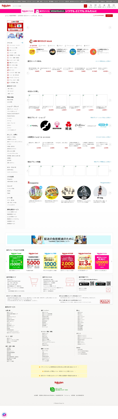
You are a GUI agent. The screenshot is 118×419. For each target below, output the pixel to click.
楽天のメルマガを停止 (19, 296)
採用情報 (73, 415)
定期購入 (9, 158)
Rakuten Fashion (11, 116)
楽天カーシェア (45, 339)
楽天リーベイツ (10, 346)
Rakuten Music (45, 376)
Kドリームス (45, 346)
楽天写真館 (80, 346)
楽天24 (67, 1)
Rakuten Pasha (81, 359)
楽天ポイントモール (82, 356)
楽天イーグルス (45, 379)
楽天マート (9, 343)
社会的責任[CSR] (59, 415)
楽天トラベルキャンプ (47, 335)
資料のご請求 (55, 287)
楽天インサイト (81, 362)
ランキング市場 (10, 188)
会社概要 (36, 415)
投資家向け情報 (42, 415)
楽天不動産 (80, 348)
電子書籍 (51, 1)
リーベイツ (61, 1)
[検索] (85, 6)
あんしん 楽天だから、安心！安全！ (105, 307)
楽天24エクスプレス (74, 1)
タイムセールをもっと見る (103, 161)
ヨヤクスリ (80, 335)
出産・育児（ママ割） (12, 202)
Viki (43, 371)
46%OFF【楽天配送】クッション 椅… (68, 151)
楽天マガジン (45, 373)
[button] (95, 6)
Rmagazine (9, 179)
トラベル (29, 1)
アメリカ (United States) (83, 370)
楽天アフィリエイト (46, 360)
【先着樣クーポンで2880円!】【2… (95, 151)
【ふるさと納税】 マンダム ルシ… (42, 151)
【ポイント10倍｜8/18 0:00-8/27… (50, 151)
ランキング (10, 1)
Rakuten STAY (45, 336)
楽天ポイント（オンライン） (49, 295)
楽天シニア (80, 338)
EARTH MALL (10, 169)
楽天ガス (80, 333)
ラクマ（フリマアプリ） (12, 172)
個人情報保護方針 (80, 415)
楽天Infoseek (45, 357)
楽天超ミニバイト (81, 363)
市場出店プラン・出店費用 (49, 288)
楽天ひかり (44, 354)
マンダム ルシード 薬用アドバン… (86, 151)
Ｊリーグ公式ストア (11, 130)
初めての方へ (10, 285)
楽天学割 (9, 160)
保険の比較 (9, 379)
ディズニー (9, 118)
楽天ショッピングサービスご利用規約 (15, 293)
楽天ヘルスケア (81, 336)
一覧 (22, 42)
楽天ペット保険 (10, 381)
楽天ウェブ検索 (45, 359)
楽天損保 (9, 373)
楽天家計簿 (80, 349)
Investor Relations (50, 415)
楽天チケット (45, 374)
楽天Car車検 (80, 345)
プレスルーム (67, 415)
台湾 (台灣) (80, 369)
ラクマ (56, 1)
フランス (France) (81, 372)
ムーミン (9, 127)
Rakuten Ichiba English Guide (13, 287)
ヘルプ (114, 1)
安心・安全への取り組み (12, 288)
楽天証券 (9, 369)
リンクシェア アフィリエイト (48, 362)
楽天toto (44, 342)
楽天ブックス (10, 332)
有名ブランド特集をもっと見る (102, 186)
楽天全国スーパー (11, 345)
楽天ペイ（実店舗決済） (48, 296)
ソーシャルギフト (11, 204)
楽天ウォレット (10, 370)
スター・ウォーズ (11, 123)
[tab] (33, 46)
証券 (38, 1)
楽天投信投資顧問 (11, 372)
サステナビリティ (83, 295)
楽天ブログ (44, 363)
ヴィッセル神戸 (45, 380)
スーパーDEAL (17, 1)
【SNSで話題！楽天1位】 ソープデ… (77, 151)
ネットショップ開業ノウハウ (49, 291)
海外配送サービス (11, 223)
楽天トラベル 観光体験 (47, 333)
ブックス (46, 1)
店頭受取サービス (11, 221)
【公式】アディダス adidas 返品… (59, 151)
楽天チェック (80, 361)
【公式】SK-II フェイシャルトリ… (33, 151)
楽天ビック (83, 1)
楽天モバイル (45, 353)
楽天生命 (9, 375)
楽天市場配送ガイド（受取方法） (14, 291)
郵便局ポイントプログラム (13, 219)
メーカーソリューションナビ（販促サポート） (53, 293)
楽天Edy (9, 362)
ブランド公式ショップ (12, 111)
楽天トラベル (45, 332)
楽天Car (79, 343)
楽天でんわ (44, 356)
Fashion (24, 1)
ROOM (8, 190)
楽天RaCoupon (10, 349)
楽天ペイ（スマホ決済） (12, 361)
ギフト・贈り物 (10, 200)
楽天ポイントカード (82, 355)
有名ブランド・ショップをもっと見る (100, 117)
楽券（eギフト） (11, 162)
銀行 (41, 1)
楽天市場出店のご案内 (48, 285)
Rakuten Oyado (45, 338)
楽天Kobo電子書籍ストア (12, 333)
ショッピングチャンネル (12, 153)
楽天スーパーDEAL (11, 137)
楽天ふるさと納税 (11, 151)
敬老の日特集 (10, 99)
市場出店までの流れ (47, 290)
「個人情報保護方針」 (27, 306)
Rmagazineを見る (105, 207)
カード (34, 1)
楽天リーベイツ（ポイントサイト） (15, 141)
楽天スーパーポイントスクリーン (85, 358)
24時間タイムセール (11, 139)
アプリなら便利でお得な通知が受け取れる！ (88, 285)
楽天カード (9, 358)
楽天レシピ (80, 340)
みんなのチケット (46, 377)
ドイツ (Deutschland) (82, 373)
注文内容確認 (11, 296)
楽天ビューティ (81, 339)
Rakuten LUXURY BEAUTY (13, 113)
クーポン (9, 144)
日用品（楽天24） (11, 146)
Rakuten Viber (45, 365)
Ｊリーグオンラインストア (12, 351)
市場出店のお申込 (47, 287)
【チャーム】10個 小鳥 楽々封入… (104, 151)
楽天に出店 (109, 1)
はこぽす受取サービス (12, 216)
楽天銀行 (9, 367)
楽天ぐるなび (80, 342)
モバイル (4, 1)
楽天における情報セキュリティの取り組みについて (70, 301)
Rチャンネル (45, 370)
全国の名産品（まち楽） (12, 181)
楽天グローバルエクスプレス (13, 352)
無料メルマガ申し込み (12, 290)
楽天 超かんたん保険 (11, 378)
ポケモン (9, 125)
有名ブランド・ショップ (12, 109)
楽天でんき (80, 332)
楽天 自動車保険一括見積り (13, 376)
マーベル (9, 120)
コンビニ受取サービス (12, 212)
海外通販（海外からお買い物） (14, 155)
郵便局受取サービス (11, 214)
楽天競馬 (44, 345)
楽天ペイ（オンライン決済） (13, 359)
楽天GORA (44, 340)
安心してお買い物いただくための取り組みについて (70, 306)
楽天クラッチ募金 (83, 294)
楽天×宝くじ (45, 343)
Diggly (8, 193)
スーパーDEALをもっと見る (103, 61)
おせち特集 (9, 102)
